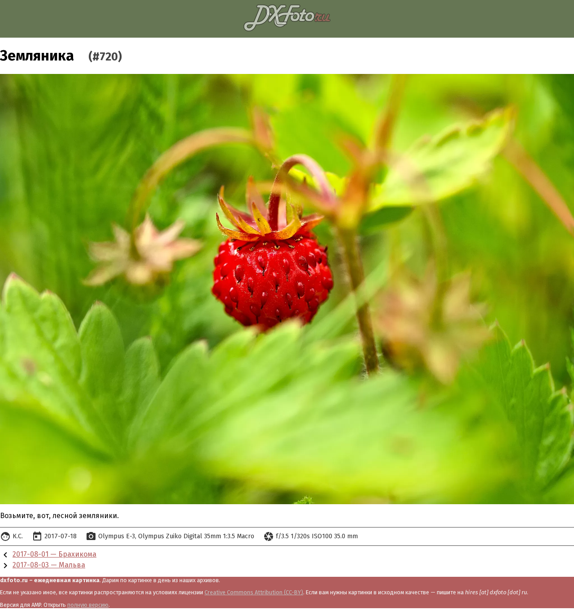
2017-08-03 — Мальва (49, 565)
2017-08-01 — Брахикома (54, 554)
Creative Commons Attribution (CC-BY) (253, 592)
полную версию (88, 604)
